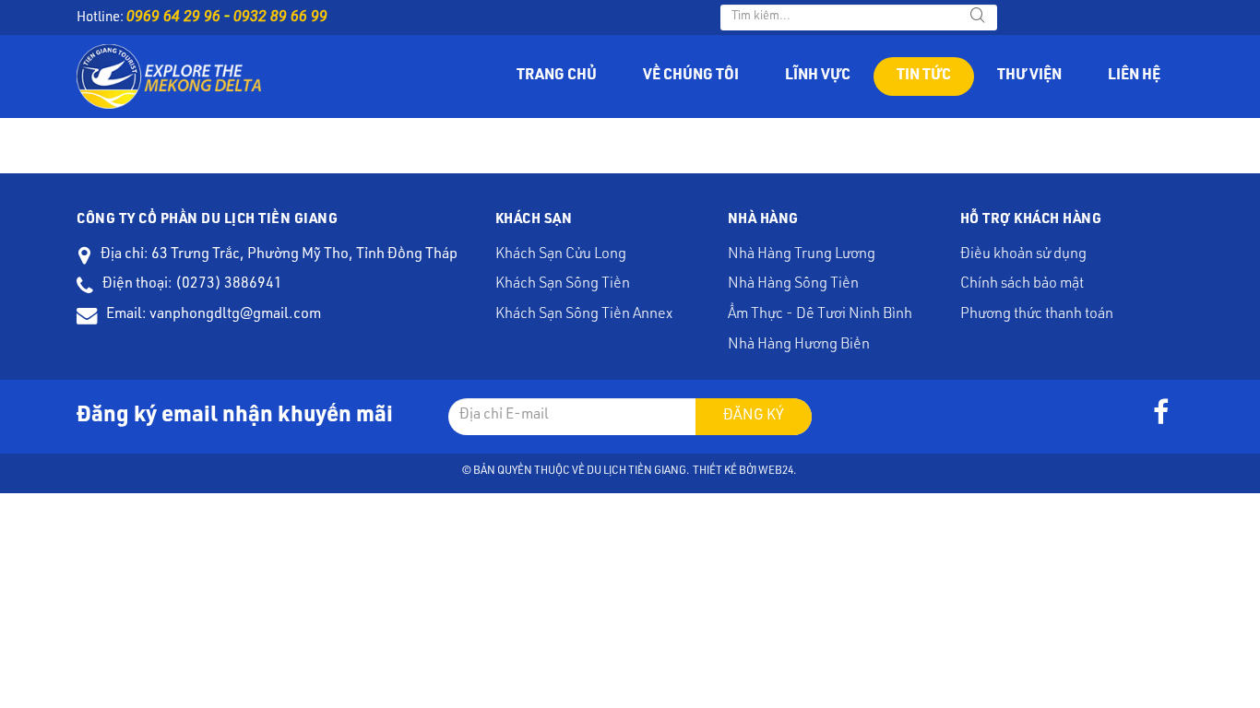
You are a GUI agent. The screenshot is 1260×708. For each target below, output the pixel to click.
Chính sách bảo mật (1022, 284)
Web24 (775, 471)
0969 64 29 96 (173, 16)
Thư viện (1029, 76)
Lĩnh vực (817, 76)
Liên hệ (1134, 76)
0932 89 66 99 (280, 16)
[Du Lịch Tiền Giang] (169, 77)
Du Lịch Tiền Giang (636, 471)
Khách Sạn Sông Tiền (562, 284)
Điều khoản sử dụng (1023, 255)
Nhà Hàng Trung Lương (801, 255)
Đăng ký (753, 416)
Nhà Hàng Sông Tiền (793, 284)
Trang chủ (557, 76)
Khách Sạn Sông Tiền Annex (583, 315)
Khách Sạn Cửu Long (560, 255)
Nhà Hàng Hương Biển (799, 345)
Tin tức (924, 76)
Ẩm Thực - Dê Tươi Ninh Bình (820, 315)
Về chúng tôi (691, 76)
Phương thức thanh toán (1036, 315)
